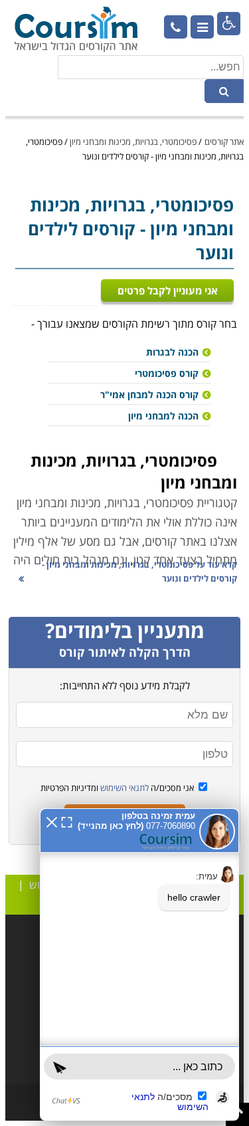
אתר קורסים (224, 142)
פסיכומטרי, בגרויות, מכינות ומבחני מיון (133, 142)
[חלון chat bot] (139, 964)
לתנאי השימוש (123, 788)
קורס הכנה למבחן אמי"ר (149, 394)
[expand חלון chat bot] (67, 821)
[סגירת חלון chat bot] (51, 821)
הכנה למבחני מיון (163, 415)
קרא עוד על (139, 571)
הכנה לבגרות (172, 352)
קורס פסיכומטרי (167, 373)
